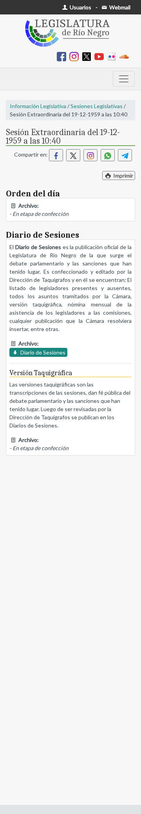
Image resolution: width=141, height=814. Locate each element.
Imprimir (122, 175)
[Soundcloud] (125, 56)
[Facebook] (63, 56)
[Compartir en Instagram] (90, 155)
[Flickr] (113, 56)
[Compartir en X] (73, 155)
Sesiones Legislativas (96, 106)
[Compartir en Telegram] (125, 155)
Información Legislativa (38, 106)
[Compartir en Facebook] (56, 155)
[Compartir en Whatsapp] (108, 155)
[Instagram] (75, 56)
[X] (88, 56)
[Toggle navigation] (124, 79)
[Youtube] (100, 56)
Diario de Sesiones (42, 352)
